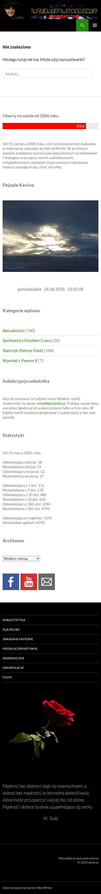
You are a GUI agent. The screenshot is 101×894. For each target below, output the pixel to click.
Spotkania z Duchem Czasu (27, 340)
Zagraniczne (13, 658)
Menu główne (95, 25)
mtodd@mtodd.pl (51, 403)
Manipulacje (13, 668)
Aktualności (13, 330)
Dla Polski (11, 629)
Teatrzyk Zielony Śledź (23, 350)
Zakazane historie (18, 639)
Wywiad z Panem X (20, 360)
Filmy (7, 677)
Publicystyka (14, 620)
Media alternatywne (20, 648)
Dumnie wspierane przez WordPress (27, 888)
